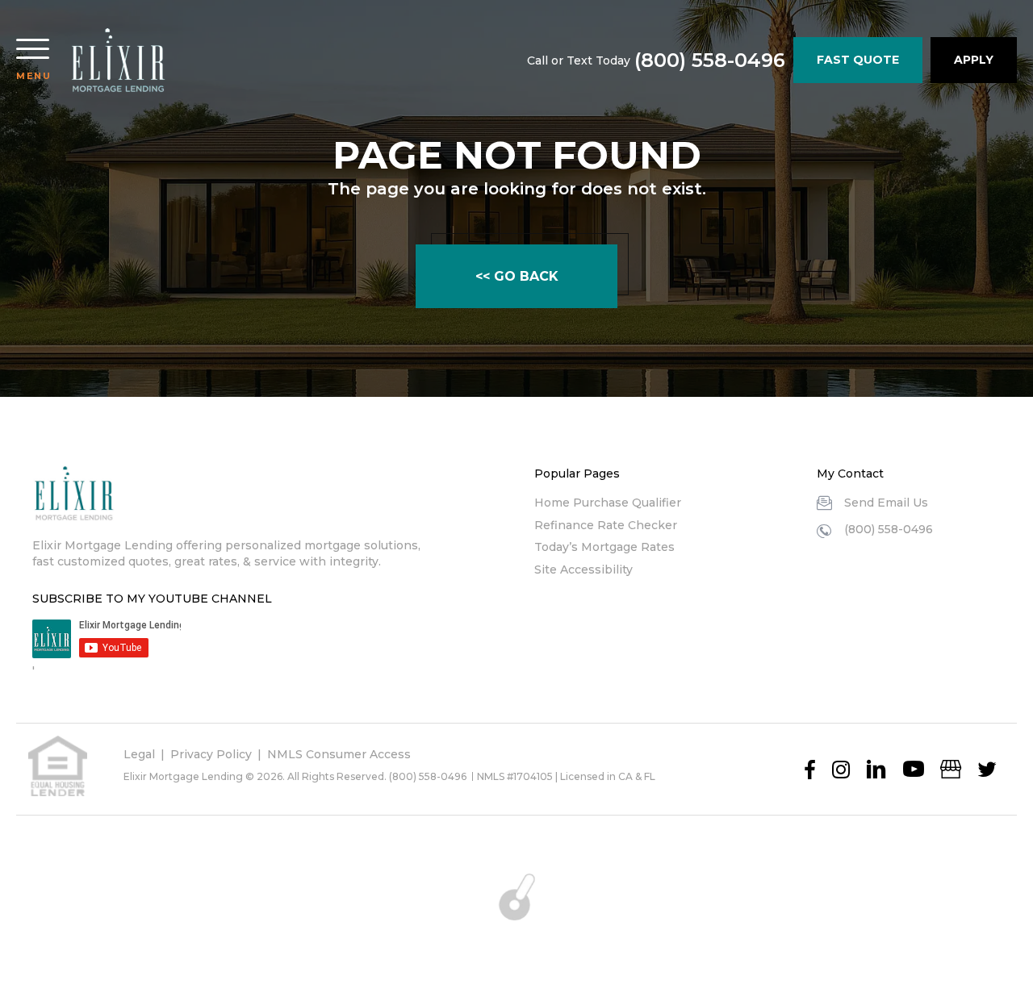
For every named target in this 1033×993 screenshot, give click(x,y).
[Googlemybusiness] (950, 769)
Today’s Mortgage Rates (604, 547)
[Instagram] (841, 769)
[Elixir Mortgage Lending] (118, 60)
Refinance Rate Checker (605, 525)
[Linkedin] (876, 769)
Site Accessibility (583, 569)
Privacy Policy (211, 754)
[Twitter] (987, 769)
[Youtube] (913, 769)
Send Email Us (886, 502)
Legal (139, 754)
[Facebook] (810, 769)
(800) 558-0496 (709, 60)
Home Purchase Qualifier (607, 502)
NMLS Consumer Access (339, 754)
